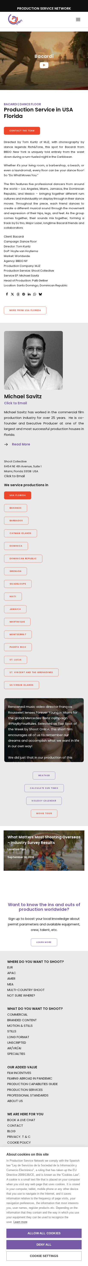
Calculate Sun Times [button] (44, 788)
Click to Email (15, 403)
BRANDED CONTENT (22, 1020)
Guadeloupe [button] (18, 583)
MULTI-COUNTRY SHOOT (26, 990)
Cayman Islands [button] (21, 533)
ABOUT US (15, 1101)
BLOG (11, 1131)
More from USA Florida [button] (25, 310)
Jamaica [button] (15, 609)
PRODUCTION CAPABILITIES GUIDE (32, 1084)
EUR (10, 967)
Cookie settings (44, 1256)
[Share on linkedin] (29, 294)
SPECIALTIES (16, 1053)
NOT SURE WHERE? (21, 995)
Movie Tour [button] (44, 813)
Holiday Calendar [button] (44, 800)
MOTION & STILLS (20, 1025)
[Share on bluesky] (40, 294)
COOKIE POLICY (19, 1142)
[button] (78, 19)
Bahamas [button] (16, 508)
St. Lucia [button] (16, 659)
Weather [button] (44, 775)
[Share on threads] (18, 294)
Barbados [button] (16, 520)
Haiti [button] (13, 596)
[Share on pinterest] (23, 294)
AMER (11, 978)
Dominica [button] (16, 545)
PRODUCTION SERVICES (25, 1089)
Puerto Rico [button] (18, 647)
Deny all (44, 1244)
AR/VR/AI (14, 1048)
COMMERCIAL (17, 1014)
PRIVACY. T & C (19, 1136)
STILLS (11, 1031)
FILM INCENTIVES (19, 1073)
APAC (11, 973)
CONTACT (15, 1125)
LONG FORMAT (18, 1037)
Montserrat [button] (18, 634)
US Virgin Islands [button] (22, 685)
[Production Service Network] (15, 20)
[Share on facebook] (6, 294)
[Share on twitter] (12, 294)
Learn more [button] (44, 942)
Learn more (20, 1222)
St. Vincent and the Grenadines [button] (31, 672)
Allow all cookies (44, 1233)
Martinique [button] (17, 621)
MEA (10, 984)
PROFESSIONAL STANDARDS (27, 1095)
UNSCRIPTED (16, 1042)
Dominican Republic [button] (23, 558)
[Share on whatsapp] (34, 294)
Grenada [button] (16, 571)
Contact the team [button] (22, 130)
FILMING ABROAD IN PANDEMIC (29, 1078)
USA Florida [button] (18, 495)
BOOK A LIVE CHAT (21, 1120)
